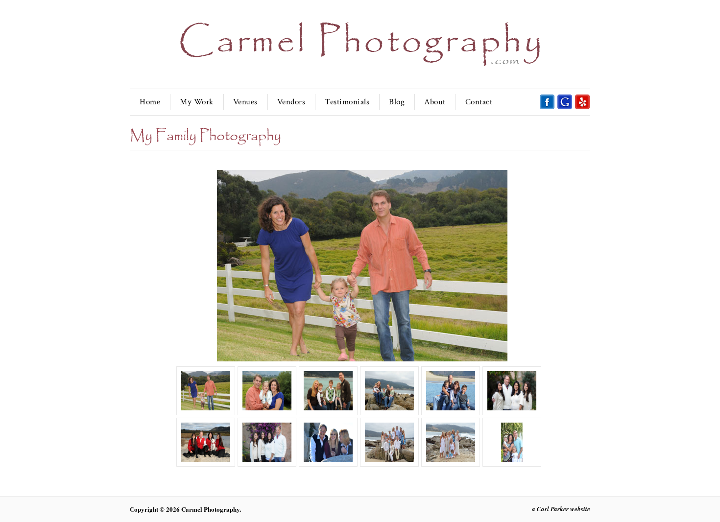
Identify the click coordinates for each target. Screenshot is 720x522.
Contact (479, 101)
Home (150, 101)
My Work (197, 101)
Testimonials (347, 101)
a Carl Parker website (561, 508)
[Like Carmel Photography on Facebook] (547, 107)
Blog (397, 101)
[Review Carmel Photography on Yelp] (582, 107)
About (435, 101)
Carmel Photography (210, 509)
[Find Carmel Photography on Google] (565, 107)
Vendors (291, 101)
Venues (245, 101)
